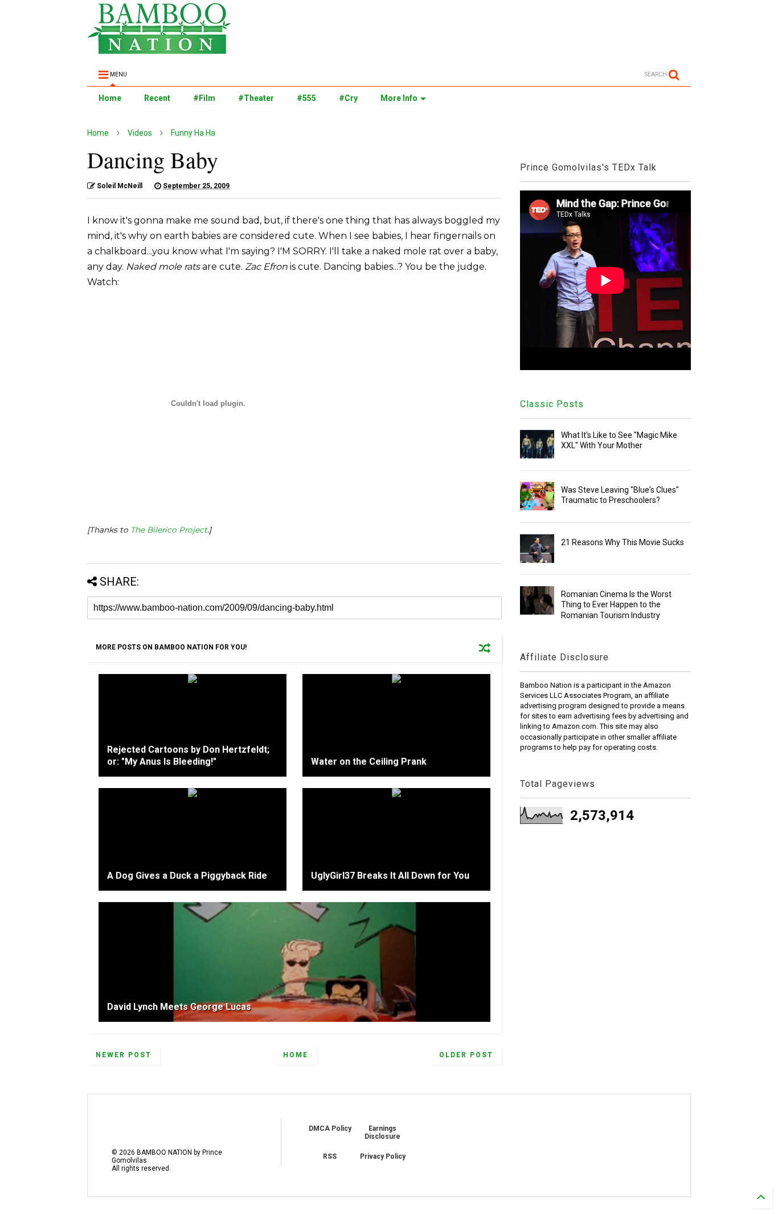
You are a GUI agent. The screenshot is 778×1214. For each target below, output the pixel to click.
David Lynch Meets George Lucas (179, 1006)
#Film (204, 98)
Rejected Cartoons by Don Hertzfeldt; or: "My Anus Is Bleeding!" (188, 755)
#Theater (256, 98)
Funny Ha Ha (193, 132)
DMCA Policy (330, 1128)
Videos (140, 132)
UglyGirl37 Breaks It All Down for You (390, 875)
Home (110, 98)
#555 (306, 98)
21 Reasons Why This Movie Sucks (622, 542)
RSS (330, 1156)
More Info (398, 98)
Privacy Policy (383, 1156)
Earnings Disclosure (382, 1132)
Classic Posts (552, 404)
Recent (157, 98)
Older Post (466, 1055)
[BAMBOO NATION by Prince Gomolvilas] (159, 49)
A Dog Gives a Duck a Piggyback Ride (187, 875)
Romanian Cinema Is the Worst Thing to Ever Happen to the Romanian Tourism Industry (616, 604)
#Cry (348, 98)
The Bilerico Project (168, 529)
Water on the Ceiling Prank (369, 761)
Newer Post (123, 1055)
